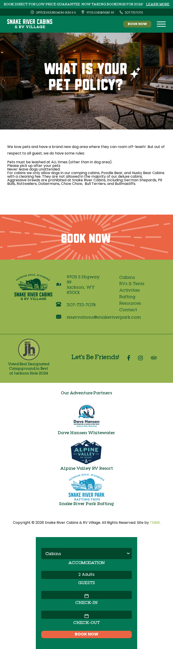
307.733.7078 (133, 12)
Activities (129, 290)
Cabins (127, 277)
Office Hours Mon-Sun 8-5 (55, 12)
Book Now (137, 24)
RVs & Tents (131, 283)
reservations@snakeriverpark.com (104, 317)
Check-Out (86, 622)
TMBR (155, 523)
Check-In (86, 602)
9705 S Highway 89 (100, 12)
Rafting (127, 296)
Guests (86, 582)
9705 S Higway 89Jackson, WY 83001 (83, 284)
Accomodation (86, 562)
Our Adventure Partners (86, 392)
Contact (128, 309)
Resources (130, 303)
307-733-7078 (81, 304)
